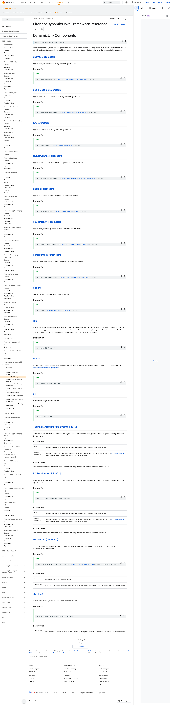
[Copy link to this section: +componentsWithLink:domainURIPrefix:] (79, 427)
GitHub (31, 681)
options (37, 287)
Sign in (167, 2)
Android (54, 693)
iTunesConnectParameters (47, 155)
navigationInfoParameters (47, 221)
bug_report (162, 8)
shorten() (38, 594)
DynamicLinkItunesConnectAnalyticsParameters (77, 178)
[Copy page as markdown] (42, 29)
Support (70, 2)
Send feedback (119, 24)
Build (22, 2)
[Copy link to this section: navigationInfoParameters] (63, 222)
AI (29, 13)
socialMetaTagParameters (47, 89)
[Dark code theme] (125, 41)
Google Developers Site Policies (58, 653)
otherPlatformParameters (47, 254)
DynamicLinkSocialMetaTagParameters (74, 112)
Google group (103, 675)
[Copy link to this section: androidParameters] (56, 189)
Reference (59, 13)
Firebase (35, 19)
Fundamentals (17, 13)
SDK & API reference (35, 672)
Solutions (42, 2)
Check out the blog (70, 669)
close (169, 8)
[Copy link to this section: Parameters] (46, 441)
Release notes (103, 678)
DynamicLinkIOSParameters (62, 145)
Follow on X (67, 675)
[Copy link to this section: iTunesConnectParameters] (64, 156)
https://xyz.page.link (117, 453)
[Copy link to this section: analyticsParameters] (57, 57)
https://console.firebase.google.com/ (46, 368)
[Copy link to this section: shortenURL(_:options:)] (60, 540)
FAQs (100, 685)
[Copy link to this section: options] (43, 288)
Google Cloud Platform (86, 693)
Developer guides (34, 669)
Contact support (104, 669)
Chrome (63, 693)
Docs (59, 2)
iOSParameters (41, 122)
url (34, 393)
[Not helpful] (125, 18)
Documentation (9, 8)
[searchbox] (13, 19)
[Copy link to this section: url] (38, 394)
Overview (5, 13)
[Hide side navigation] (24, 701)
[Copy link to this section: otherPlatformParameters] (63, 255)
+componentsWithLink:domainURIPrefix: (55, 426)
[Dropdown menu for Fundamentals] (24, 12)
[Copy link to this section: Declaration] (46, 69)
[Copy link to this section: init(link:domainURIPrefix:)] (63, 474)
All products (101, 693)
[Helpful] (122, 18)
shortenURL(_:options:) (45, 539)
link (35, 320)
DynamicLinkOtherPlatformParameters (74, 277)
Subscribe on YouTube (71, 678)
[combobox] (113, 2)
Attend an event (69, 681)
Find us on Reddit (69, 672)
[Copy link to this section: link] (39, 321)
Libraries (31, 678)
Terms (31, 701)
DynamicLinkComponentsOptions (58, 310)
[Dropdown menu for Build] (26, 2)
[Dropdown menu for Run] (35, 2)
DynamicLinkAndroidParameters (66, 211)
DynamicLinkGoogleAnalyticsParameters (71, 79)
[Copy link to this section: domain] (43, 359)
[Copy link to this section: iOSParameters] (51, 123)
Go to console (157, 2)
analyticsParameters (44, 56)
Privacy (37, 701)
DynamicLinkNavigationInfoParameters (75, 244)
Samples (69, 13)
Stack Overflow (103, 672)
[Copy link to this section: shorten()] (45, 594)
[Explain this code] (122, 41)
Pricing (51, 2)
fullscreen (165, 8)
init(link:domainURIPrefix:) (47, 473)
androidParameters (43, 188)
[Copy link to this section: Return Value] (47, 463)
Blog (147, 2)
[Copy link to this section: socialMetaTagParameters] (63, 90)
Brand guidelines (104, 681)
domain (37, 358)
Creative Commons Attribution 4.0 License (86, 651)
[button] (12, 31)
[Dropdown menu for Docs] (63, 2)
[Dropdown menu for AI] (32, 12)
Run (31, 2)
